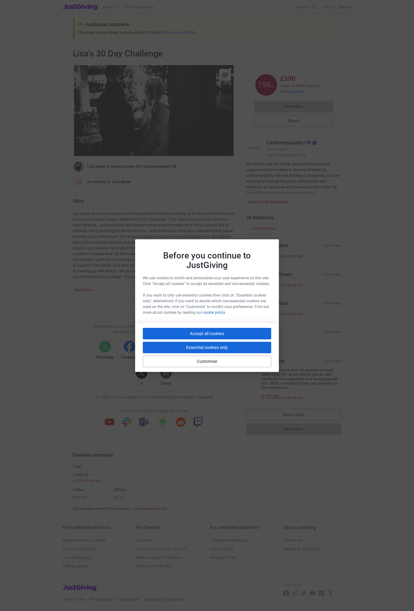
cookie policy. (214, 312)
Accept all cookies (207, 333)
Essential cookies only (207, 347)
